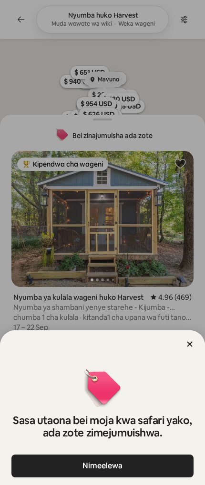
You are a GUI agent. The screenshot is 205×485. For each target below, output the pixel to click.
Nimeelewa (102, 466)
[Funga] (190, 344)
